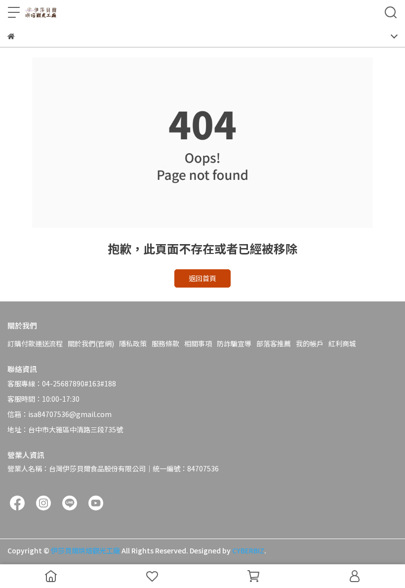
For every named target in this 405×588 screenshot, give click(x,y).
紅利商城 (342, 343)
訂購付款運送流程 (35, 343)
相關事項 (198, 343)
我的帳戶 (310, 343)
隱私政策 (133, 343)
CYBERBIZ (248, 550)
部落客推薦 (273, 343)
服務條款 (165, 343)
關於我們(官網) (91, 343)
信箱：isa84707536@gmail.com (59, 414)
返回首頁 (202, 278)
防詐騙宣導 (234, 343)
